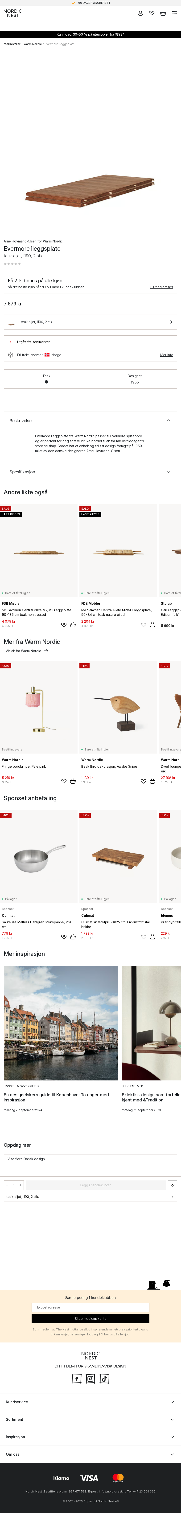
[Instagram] (90, 1378)
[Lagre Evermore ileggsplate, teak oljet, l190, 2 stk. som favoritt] (172, 1185)
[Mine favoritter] (151, 13)
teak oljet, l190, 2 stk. (23, 1197)
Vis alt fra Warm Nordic (23, 651)
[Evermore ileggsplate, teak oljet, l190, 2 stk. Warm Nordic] (90, 140)
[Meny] (174, 13)
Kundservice (17, 1402)
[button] (12, 264)
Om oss (12, 1454)
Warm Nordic (33, 44)
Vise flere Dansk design (26, 1159)
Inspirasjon (15, 1436)
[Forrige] (8, 141)
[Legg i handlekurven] (73, 625)
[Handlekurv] (163, 13)
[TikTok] (104, 1378)
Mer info (166, 355)
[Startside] (13, 13)
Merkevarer (12, 44)
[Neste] (172, 141)
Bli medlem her (161, 287)
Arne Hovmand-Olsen (20, 241)
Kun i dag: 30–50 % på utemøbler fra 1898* (90, 34)
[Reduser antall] (7, 1185)
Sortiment (14, 1419)
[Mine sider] (140, 13)
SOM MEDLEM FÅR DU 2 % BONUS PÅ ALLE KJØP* (94, 2)
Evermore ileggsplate (60, 44)
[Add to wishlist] (64, 625)
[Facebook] (77, 1378)
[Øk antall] (20, 1185)
